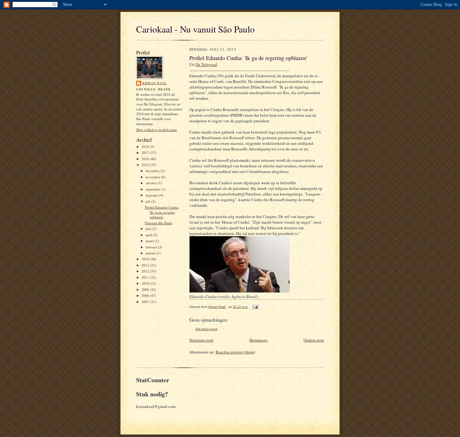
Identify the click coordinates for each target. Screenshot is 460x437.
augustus (152, 195)
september (153, 189)
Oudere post (314, 340)
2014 (145, 259)
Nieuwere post (201, 340)
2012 (145, 271)
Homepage (258, 340)
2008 (145, 295)
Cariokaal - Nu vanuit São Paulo (195, 29)
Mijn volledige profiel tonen (156, 129)
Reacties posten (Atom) (235, 352)
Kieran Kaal (154, 83)
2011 (145, 277)
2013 (145, 265)
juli (148, 201)
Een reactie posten (206, 329)
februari (152, 247)
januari (151, 253)
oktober (152, 182)
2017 (145, 152)
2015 (145, 164)
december (153, 170)
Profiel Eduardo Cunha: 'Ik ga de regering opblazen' (162, 212)
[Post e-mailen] (254, 306)
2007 (145, 301)
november (153, 177)
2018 (145, 146)
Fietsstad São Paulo (158, 223)
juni (149, 228)
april (149, 234)
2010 (145, 283)
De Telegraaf (206, 64)
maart (150, 240)
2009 (145, 289)
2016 (145, 158)
